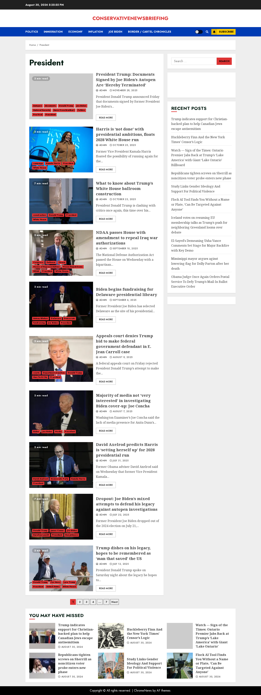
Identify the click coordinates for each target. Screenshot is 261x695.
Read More (106, 117)
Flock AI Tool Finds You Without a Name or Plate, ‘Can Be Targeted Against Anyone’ (200, 204)
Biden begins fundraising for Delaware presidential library (61, 304)
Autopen (37, 105)
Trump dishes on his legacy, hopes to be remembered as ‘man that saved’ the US (61, 568)
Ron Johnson (71, 534)
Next (114, 602)
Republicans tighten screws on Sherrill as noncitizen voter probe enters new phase (42, 666)
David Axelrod (40, 478)
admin (102, 90)
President (50, 114)
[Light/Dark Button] (199, 32)
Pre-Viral (37, 114)
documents (50, 105)
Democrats (69, 318)
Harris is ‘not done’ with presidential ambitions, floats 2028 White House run (61, 149)
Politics (31, 32)
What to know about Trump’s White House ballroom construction (61, 201)
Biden (36, 431)
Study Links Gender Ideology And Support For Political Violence (111, 666)
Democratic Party (59, 478)
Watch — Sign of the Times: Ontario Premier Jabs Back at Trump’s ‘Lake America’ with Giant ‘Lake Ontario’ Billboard (180, 636)
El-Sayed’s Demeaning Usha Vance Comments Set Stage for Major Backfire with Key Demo (200, 246)
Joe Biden (115, 32)
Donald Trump (66, 105)
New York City (40, 377)
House (62, 262)
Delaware (56, 318)
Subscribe (226, 32)
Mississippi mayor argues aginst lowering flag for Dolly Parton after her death (200, 263)
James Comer (57, 530)
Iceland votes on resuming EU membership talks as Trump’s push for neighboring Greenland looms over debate (199, 225)
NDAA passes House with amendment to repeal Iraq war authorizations (61, 253)
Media (58, 431)
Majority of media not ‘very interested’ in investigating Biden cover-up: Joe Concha (61, 413)
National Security (41, 110)
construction (39, 215)
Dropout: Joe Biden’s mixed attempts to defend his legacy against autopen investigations (61, 517)
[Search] (207, 31)
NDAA (36, 271)
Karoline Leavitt (41, 534)
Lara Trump (69, 582)
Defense (51, 262)
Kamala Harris (53, 163)
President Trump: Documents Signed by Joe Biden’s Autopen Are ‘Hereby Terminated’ (61, 96)
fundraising (39, 322)
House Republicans (73, 266)
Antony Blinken (40, 318)
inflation (95, 32)
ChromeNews (143, 690)
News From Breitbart (63, 110)
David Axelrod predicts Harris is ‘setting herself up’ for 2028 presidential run (61, 465)
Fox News (55, 582)
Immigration (53, 32)
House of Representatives (46, 266)
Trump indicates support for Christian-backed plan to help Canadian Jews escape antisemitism (199, 124)
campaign (38, 163)
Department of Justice (54, 372)
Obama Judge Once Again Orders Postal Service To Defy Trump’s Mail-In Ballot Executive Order (200, 282)
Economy (75, 32)
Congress (38, 262)
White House (39, 167)
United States (53, 586)
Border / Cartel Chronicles (149, 32)
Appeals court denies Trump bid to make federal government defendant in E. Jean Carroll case (61, 359)
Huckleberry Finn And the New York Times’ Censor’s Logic (111, 636)
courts (36, 372)
